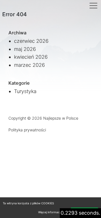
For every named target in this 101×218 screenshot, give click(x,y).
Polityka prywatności (27, 129)
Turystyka (25, 91)
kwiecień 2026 (31, 57)
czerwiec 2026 (31, 41)
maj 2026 (25, 49)
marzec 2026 (29, 65)
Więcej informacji (49, 212)
